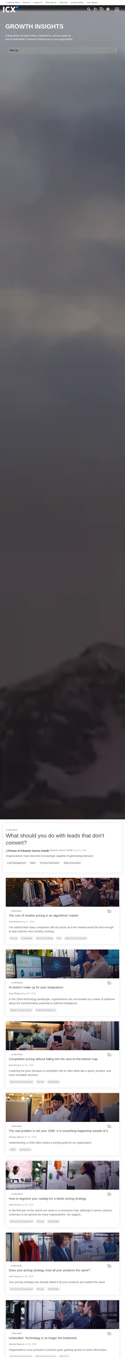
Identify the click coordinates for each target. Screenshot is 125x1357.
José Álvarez (15, 993)
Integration (25, 1149)
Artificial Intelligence (45, 1010)
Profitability (26, 938)
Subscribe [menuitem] (63, 3)
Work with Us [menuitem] (50, 3)
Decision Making (44, 938)
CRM (12, 1149)
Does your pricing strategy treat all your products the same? (49, 1270)
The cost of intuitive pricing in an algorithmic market (43, 915)
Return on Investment (75, 938)
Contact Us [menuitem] (37, 3)
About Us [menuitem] (26, 3)
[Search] (89, 9)
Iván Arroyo (14, 921)
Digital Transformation (21, 1010)
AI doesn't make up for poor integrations (36, 987)
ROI (59, 938)
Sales (33, 863)
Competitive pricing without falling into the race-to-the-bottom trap (53, 1059)
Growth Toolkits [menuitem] (77, 3)
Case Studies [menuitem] (92, 3)
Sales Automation (72, 863)
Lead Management (16, 863)
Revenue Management (21, 1082)
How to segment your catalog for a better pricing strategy (47, 1198)
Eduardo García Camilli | (62, 850)
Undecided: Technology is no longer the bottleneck (43, 1338)
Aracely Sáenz (16, 1137)
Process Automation (49, 863)
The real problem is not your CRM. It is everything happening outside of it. (59, 1131)
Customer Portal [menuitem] (13, 3)
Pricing (13, 938)
